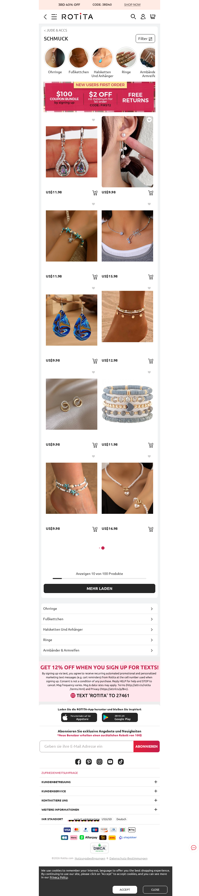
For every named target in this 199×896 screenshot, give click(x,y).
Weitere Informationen (60, 809)
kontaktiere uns (54, 800)
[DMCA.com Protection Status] (99, 848)
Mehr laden (99, 588)
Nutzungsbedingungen (90, 858)
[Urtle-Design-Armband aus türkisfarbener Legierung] (71, 235)
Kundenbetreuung (56, 782)
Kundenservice (53, 791)
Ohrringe (50, 609)
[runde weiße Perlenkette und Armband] (127, 488)
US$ (104, 819)
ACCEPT (125, 889)
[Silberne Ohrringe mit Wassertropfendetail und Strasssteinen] (71, 151)
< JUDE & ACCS (55, 30)
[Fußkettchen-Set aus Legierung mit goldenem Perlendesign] (127, 320)
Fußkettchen (53, 619)
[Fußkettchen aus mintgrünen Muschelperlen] (71, 488)
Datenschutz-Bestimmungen (128, 858)
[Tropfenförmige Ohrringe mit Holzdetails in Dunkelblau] (71, 320)
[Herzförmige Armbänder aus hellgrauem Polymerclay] (127, 404)
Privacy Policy (59, 877)
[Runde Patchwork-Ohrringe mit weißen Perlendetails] (127, 151)
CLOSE (155, 889)
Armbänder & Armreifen (61, 650)
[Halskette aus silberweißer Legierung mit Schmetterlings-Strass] (127, 235)
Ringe (47, 640)
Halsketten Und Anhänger (63, 629)
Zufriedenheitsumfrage (59, 772)
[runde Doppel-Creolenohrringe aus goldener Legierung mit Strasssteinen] (71, 404)
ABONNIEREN (146, 746)
